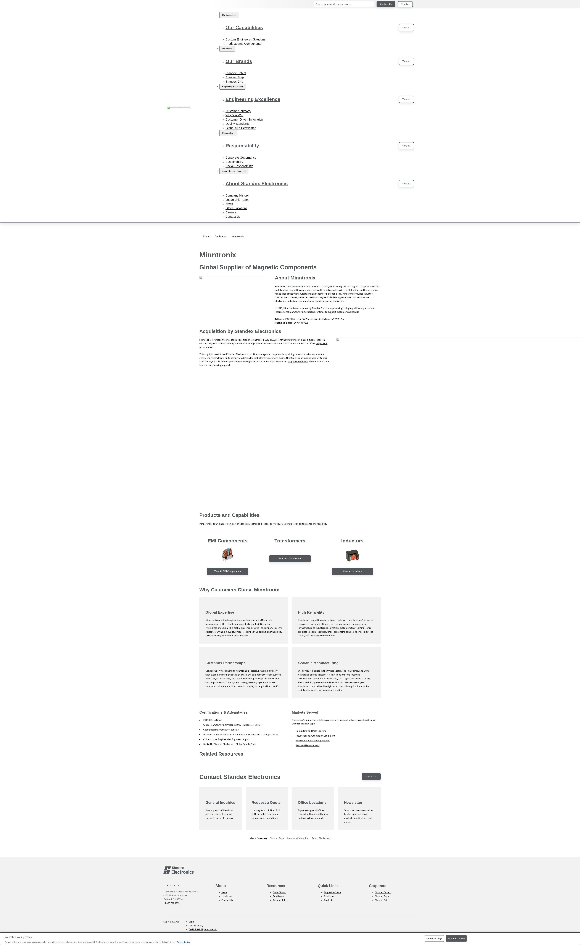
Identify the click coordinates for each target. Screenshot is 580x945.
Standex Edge (277, 838)
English (405, 4)
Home (206, 236)
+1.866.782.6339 (171, 903)
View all (406, 27)
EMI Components (228, 540)
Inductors (352, 540)
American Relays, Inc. (298, 838)
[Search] (369, 4)
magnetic (293, 361)
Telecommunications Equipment (313, 740)
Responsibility (242, 145)
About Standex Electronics (257, 183)
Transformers (289, 540)
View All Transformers (290, 558)
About (220, 886)
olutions (303, 361)
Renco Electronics (321, 838)
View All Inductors (352, 571)
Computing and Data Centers (311, 730)
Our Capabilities (244, 27)
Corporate (377, 886)
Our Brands (239, 61)
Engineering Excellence (253, 99)
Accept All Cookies (456, 938)
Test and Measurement (307, 745)
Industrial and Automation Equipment (315, 735)
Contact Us (386, 4)
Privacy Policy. (183, 942)
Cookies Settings (434, 938)
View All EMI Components (227, 571)
